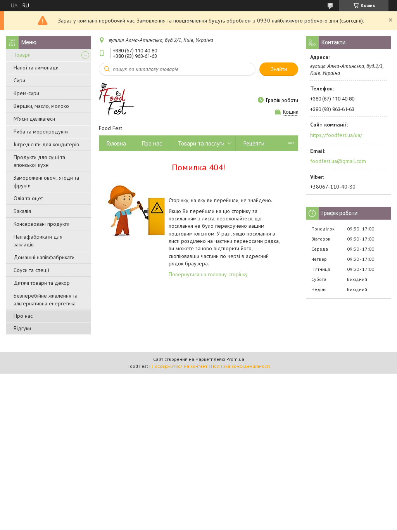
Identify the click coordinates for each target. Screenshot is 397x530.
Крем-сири (26, 93)
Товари (22, 54)
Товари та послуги (201, 143)
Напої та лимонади (36, 67)
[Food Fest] (116, 100)
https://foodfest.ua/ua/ (336, 135)
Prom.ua (235, 359)
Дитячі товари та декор (42, 282)
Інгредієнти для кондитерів (46, 144)
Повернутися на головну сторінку (208, 274)
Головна (116, 143)
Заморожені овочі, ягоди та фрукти (46, 181)
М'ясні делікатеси (34, 118)
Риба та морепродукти (41, 131)
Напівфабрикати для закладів (38, 240)
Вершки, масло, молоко (41, 105)
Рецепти (253, 143)
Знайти (279, 69)
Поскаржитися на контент (179, 366)
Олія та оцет (28, 198)
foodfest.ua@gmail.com (338, 161)
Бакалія (22, 211)
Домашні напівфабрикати (44, 257)
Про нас (23, 315)
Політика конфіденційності (240, 366)
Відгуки (22, 328)
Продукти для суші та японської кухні (39, 161)
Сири (19, 80)
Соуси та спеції (31, 270)
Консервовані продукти (41, 223)
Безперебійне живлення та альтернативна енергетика (46, 299)
